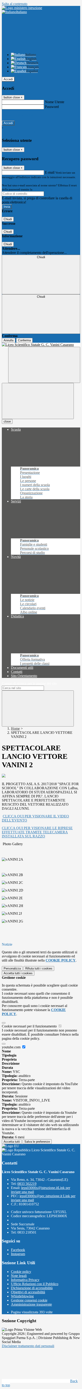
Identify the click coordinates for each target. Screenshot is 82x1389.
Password (52, 107)
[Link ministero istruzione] (22, 8)
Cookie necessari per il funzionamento (30, 1026)
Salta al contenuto (14, 4)
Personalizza (12, 968)
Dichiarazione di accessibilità (32, 1288)
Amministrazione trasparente (31, 1304)
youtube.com (11, 1047)
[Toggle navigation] (38, 401)
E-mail (49, 172)
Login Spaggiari (43, 189)
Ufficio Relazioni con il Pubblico (34, 1284)
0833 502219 (26, 1184)
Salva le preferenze (37, 1141)
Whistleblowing (22, 1296)
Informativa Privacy (25, 1280)
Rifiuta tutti (38, 968)
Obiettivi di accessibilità (28, 1292)
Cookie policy (21, 1272)
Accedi (8, 79)
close (7, 421)
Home (15, 728)
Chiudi (8, 219)
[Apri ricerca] (44, 365)
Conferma (24, 340)
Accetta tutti (18, 973)
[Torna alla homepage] (41, 345)
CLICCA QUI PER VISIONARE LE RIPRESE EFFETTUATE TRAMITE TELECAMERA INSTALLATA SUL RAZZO (37, 832)
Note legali (19, 1276)
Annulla (8, 340)
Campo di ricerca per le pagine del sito (29, 683)
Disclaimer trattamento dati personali (28, 1346)
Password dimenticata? (18, 115)
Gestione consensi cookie (29, 1300)
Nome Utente (54, 102)
